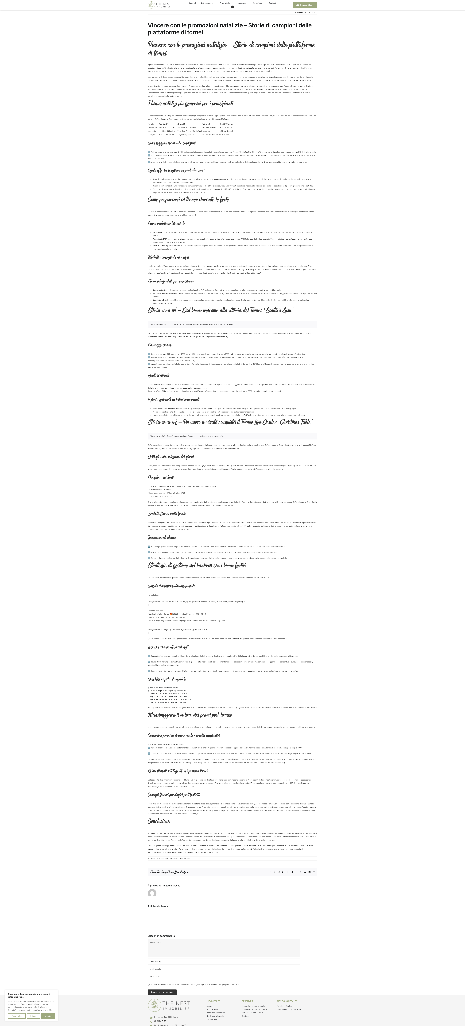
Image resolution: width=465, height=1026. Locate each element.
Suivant (312, 12)
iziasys (153, 858)
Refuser (33, 1016)
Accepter (48, 1016)
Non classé (174, 858)
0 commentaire (184, 858)
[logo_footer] (159, 2)
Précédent (301, 12)
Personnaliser (17, 1016)
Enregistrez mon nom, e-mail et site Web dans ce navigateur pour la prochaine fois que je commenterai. (194, 984)
